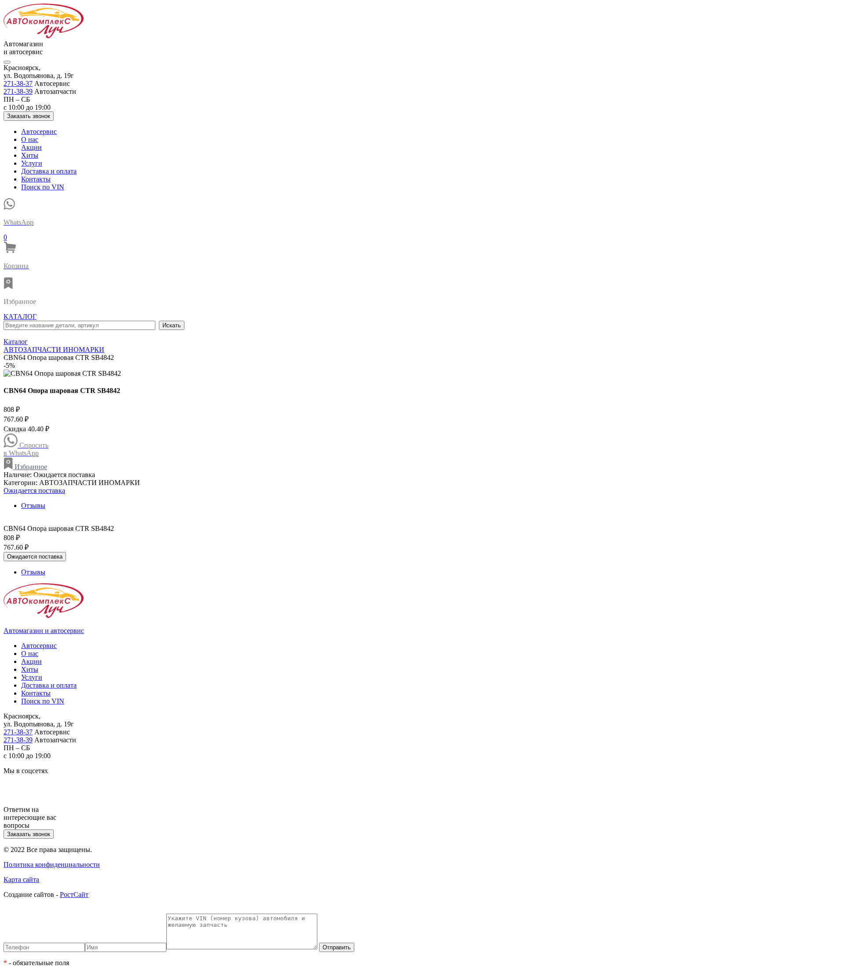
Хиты (29, 155)
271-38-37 (18, 83)
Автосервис (39, 131)
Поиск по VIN (42, 187)
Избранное (30, 466)
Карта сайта (21, 879)
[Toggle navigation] (7, 62)
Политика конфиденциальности (52, 864)
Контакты (36, 179)
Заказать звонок (28, 116)
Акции (31, 147)
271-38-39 (18, 91)
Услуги (31, 163)
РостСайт (74, 894)
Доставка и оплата (49, 171)
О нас (29, 139)
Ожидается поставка (34, 490)
